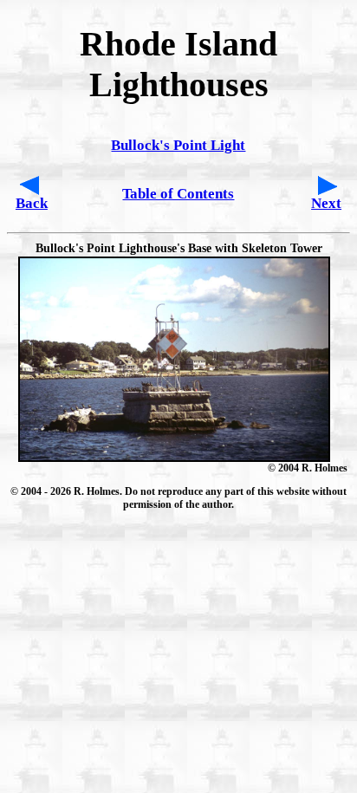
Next (326, 203)
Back (32, 203)
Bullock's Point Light (178, 145)
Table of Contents (178, 193)
